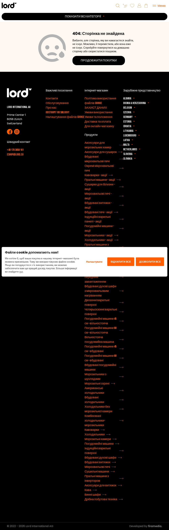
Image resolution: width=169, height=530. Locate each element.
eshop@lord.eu (15, 154)
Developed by (138, 526)
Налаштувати (94, 261)
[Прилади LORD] (9, 5)
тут (21, 271)
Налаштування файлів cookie (65, 117)
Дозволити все (150, 261)
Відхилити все (121, 261)
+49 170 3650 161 (15, 150)
